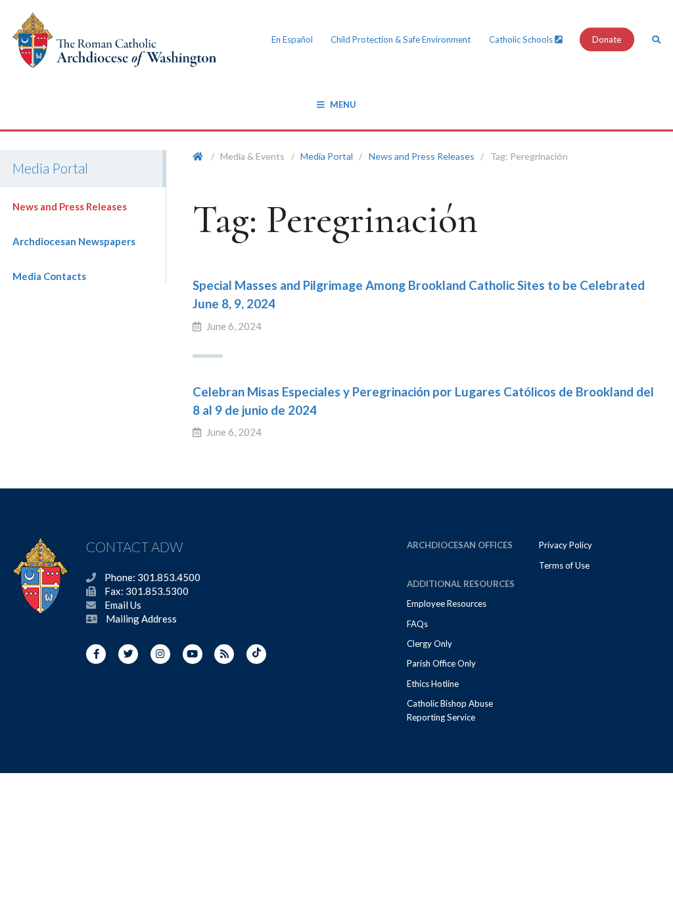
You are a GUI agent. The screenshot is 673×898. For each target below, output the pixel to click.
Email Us (122, 605)
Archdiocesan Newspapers (73, 241)
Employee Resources (446, 603)
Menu (343, 104)
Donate (606, 39)
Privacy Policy (565, 545)
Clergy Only (429, 643)
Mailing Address (141, 619)
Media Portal (326, 156)
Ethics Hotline (433, 683)
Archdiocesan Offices (460, 545)
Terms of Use (564, 565)
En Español (292, 39)
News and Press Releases (69, 206)
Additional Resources (461, 584)
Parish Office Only (441, 663)
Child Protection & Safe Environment (401, 39)
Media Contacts (49, 276)
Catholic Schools (522, 39)
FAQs (417, 624)
